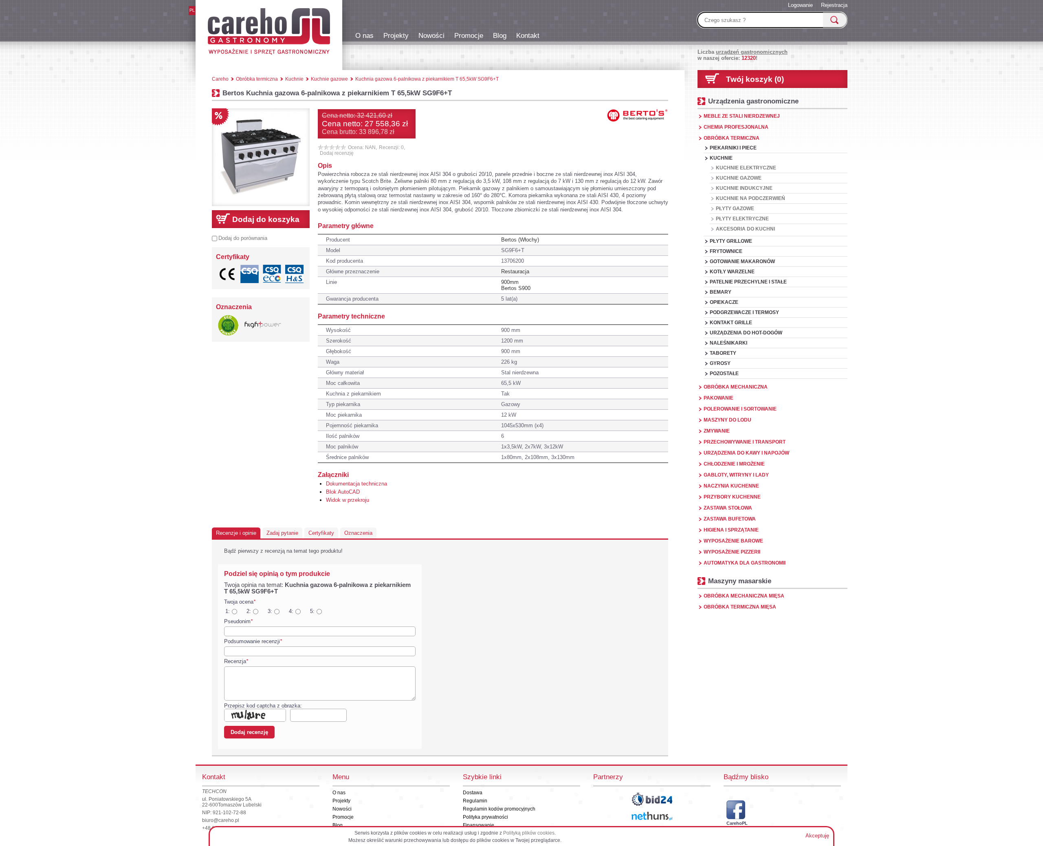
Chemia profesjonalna (736, 127)
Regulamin (475, 801)
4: (291, 611)
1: (227, 611)
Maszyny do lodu (727, 420)
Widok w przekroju (347, 500)
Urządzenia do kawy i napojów (746, 453)
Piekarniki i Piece (733, 148)
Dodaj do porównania (242, 238)
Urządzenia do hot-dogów (746, 333)
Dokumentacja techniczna (356, 484)
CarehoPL (735, 823)
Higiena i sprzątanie (731, 530)
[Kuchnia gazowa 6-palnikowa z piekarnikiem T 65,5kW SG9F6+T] (261, 157)
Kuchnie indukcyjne (744, 188)
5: (312, 611)
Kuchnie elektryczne (746, 168)
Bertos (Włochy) (520, 240)
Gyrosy (720, 363)
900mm (510, 282)
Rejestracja (834, 5)
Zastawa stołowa (728, 508)
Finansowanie (478, 825)
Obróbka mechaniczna (736, 387)
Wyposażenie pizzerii (732, 552)
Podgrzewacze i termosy (744, 312)
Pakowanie (718, 398)
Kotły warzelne (732, 272)
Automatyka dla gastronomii (745, 563)
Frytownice (726, 251)
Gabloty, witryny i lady (736, 475)
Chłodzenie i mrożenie (734, 464)
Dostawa (472, 792)
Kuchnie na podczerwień (750, 198)
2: (248, 611)
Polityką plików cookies (529, 833)
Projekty (396, 35)
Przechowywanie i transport (745, 442)
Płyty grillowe (731, 241)
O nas (364, 35)
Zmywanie (717, 431)
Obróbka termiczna (731, 138)
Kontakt (527, 35)
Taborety (723, 353)
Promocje (468, 35)
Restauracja (515, 271)
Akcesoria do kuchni (745, 229)
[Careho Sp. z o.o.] (269, 32)
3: (270, 611)
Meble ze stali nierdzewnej (742, 116)
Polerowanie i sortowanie (740, 409)
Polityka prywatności (485, 817)
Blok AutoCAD (343, 492)
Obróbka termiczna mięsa (740, 607)
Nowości (431, 35)
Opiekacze (724, 302)
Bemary (720, 292)
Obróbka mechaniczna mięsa (744, 596)
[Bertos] (637, 115)
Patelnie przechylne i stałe (748, 282)
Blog (499, 35)
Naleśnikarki (728, 343)
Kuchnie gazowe (738, 178)
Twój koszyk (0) (755, 79)
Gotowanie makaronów (742, 261)
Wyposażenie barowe (733, 541)
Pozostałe (724, 373)
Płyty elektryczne (742, 219)
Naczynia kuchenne (731, 486)
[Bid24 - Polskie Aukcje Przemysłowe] (652, 799)
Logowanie (800, 5)
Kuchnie (721, 158)
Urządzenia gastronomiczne (753, 101)
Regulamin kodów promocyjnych (499, 809)
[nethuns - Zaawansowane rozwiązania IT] (652, 816)
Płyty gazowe (735, 208)
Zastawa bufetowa (730, 519)
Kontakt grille (731, 322)
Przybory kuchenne (732, 497)
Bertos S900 (515, 288)
